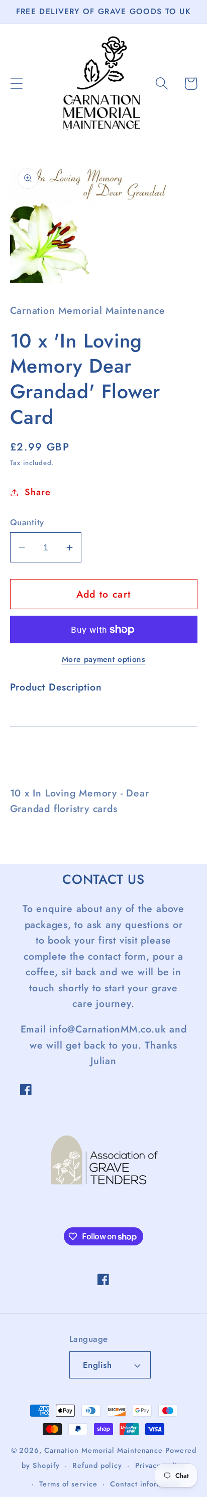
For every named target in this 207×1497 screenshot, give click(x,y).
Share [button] (37, 492)
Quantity (27, 522)
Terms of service (68, 1484)
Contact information (145, 1484)
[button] (16, 83)
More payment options (104, 659)
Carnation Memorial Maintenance (103, 1450)
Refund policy (97, 1465)
